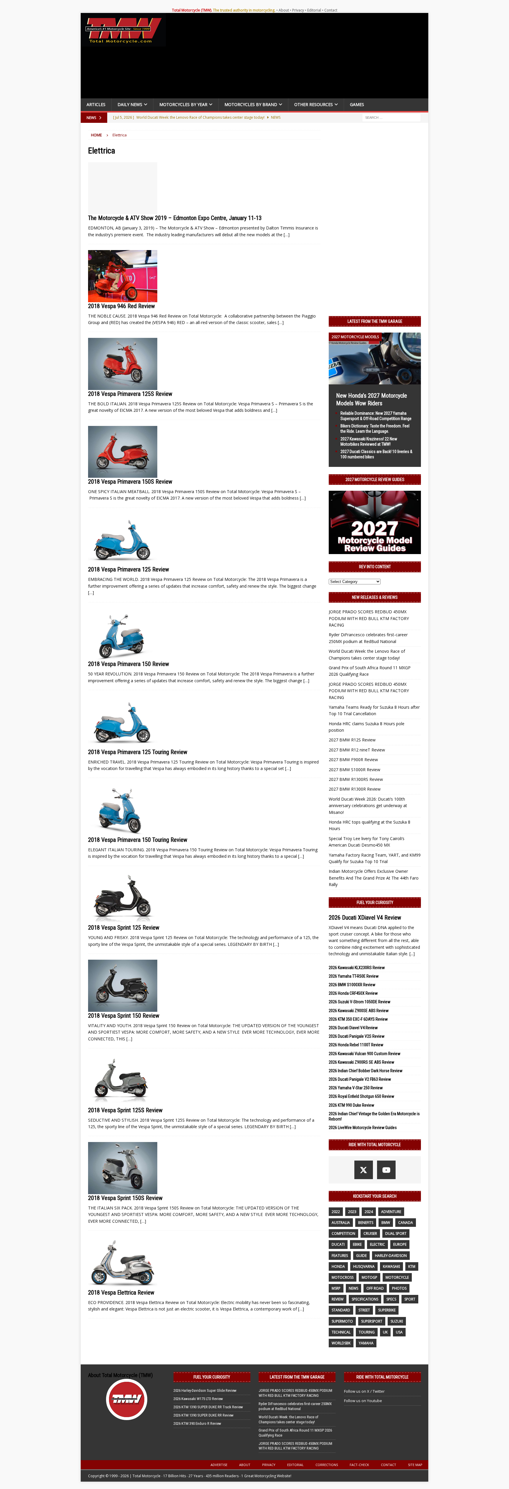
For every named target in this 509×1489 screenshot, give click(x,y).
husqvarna (364, 1266)
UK (385, 1332)
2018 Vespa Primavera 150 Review (128, 663)
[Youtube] (386, 1170)
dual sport (395, 1233)
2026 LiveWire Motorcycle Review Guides (363, 1127)
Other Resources (313, 104)
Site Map (415, 1464)
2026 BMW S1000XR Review (352, 984)
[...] (412, 953)
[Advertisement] (299, 57)
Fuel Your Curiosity (375, 902)
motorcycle (397, 1277)
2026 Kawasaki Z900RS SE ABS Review (361, 1062)
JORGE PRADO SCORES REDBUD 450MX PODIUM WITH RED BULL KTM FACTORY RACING (369, 618)
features (340, 1255)
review (337, 1299)
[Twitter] (363, 1170)
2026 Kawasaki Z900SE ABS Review (359, 1010)
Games (357, 104)
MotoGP (369, 1277)
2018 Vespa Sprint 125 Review (123, 927)
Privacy (298, 10)
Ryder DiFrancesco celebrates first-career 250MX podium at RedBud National (295, 1406)
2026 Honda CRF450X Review (353, 993)
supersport (371, 1321)
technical (341, 1332)
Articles (96, 104)
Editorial (314, 10)
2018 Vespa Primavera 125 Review (128, 569)
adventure (391, 1211)
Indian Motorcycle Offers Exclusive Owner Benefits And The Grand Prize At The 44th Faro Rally (374, 877)
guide (361, 1255)
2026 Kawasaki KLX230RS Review (357, 967)
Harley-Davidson (391, 1255)
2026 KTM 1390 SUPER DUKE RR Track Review (208, 1407)
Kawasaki (391, 1266)
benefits (365, 1222)
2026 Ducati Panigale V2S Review (356, 1036)
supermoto (342, 1321)
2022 (336, 1211)
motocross (342, 1277)
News (353, 1288)
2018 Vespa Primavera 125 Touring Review (137, 752)
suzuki (397, 1321)
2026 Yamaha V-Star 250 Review (356, 1087)
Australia (341, 1222)
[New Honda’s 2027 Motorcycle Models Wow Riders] (375, 381)
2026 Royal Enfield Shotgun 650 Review (361, 1096)
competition (343, 1233)
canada (405, 1222)
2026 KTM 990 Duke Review (351, 1105)
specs (391, 1299)
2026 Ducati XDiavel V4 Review (365, 917)
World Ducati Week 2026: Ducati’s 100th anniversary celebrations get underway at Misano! (368, 805)
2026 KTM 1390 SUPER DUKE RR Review (203, 1415)
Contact (330, 10)
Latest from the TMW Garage (375, 321)
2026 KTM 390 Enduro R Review (197, 1423)
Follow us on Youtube (363, 1400)
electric (377, 1244)
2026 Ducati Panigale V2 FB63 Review (360, 1079)
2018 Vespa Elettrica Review (121, 1292)
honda (338, 1266)
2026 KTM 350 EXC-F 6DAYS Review (358, 1019)
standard (341, 1310)
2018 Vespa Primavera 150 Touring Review (137, 839)
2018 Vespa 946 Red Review (121, 306)
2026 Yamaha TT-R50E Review (354, 976)
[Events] (122, 188)
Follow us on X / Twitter (364, 1391)
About (284, 10)
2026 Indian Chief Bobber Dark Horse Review (365, 1070)
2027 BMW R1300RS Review (356, 779)
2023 (352, 1211)
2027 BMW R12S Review (352, 740)
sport (409, 1299)
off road (375, 1288)
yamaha (366, 1343)
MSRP (336, 1288)
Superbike (387, 1310)
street (364, 1310)
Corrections (326, 1464)
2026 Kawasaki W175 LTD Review (198, 1399)
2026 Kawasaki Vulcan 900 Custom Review (364, 1053)
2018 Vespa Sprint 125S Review (125, 1110)
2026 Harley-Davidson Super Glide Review (205, 1390)
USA (399, 1332)
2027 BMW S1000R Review (354, 769)
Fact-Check (359, 1464)
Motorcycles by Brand (250, 104)
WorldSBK (341, 1343)
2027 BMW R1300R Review (355, 789)
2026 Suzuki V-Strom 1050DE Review (359, 1001)
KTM (411, 1266)
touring (367, 1332)
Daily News (130, 104)
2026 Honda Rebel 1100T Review (356, 1044)
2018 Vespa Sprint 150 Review (123, 1015)
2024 (369, 1211)
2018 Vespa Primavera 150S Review (130, 481)
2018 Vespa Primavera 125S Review (130, 393)
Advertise (219, 1464)
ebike (357, 1244)
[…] (287, 234)
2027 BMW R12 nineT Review (357, 750)
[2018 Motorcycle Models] (122, 276)
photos (399, 1288)
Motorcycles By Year (183, 104)
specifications (365, 1299)
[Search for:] (391, 117)
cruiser (370, 1233)
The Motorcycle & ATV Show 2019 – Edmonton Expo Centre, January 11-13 (175, 218)
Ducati (338, 1244)
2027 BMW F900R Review (353, 759)
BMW (385, 1222)
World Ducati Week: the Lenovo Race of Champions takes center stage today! (288, 1419)
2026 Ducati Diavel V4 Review (353, 1027)
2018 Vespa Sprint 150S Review (125, 1198)
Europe (399, 1244)
